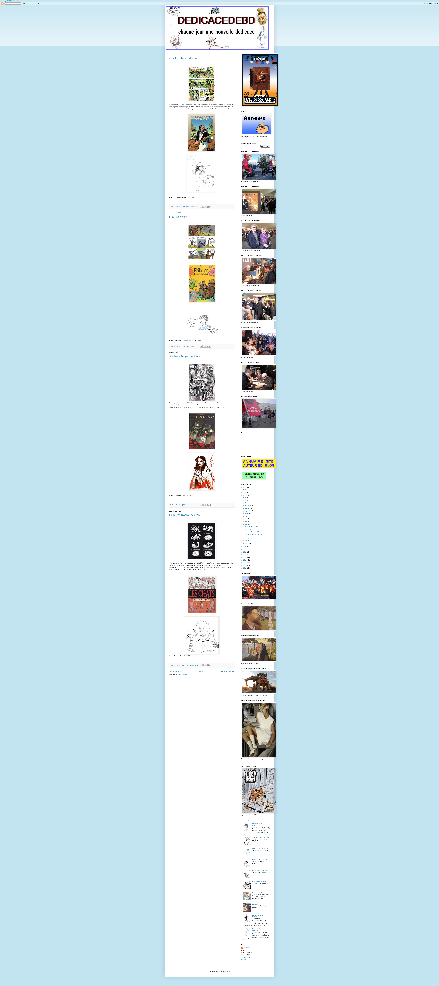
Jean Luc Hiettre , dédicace (184, 58)
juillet (247, 516)
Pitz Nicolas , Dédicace (259, 882)
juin (246, 519)
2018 (245, 552)
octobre (247, 508)
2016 (245, 557)
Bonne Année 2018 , (258, 893)
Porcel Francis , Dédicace (260, 871)
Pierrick (246, 948)
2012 (245, 568)
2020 (245, 546)
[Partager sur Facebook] (208, 207)
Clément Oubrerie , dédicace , (258, 824)
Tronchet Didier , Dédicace (260, 837)
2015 (245, 560)
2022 (245, 498)
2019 (245, 549)
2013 (245, 565)
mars (246, 538)
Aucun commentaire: (192, 206)
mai (246, 521)
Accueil (201, 671)
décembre (248, 503)
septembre (248, 511)
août (246, 513)
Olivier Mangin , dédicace (260, 848)
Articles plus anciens (227, 671)
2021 (245, 500)
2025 (245, 490)
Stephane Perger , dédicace (184, 356)
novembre (248, 505)
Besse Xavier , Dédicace (260, 859)
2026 (245, 487)
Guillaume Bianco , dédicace (185, 515)
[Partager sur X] (206, 207)
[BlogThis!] (203, 207)
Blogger (227, 971)
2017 (245, 554)
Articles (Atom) (182, 675)
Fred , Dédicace (178, 216)
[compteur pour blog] (12, 1)
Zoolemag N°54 (257, 904)
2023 (245, 495)
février (247, 540)
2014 (245, 562)
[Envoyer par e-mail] (201, 207)
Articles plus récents (176, 671)
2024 (245, 492)
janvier (247, 543)
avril (246, 524)
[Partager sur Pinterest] (210, 207)
